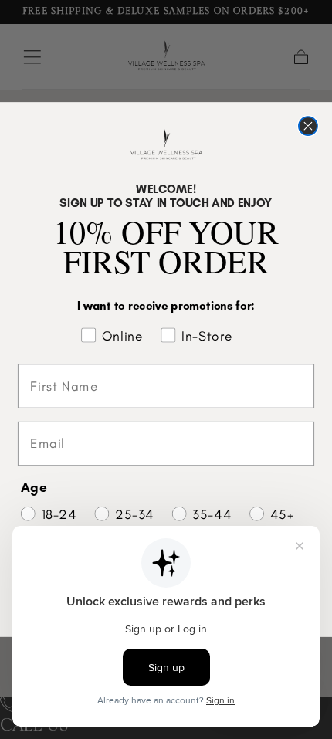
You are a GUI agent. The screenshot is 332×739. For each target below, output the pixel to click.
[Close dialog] (308, 126)
